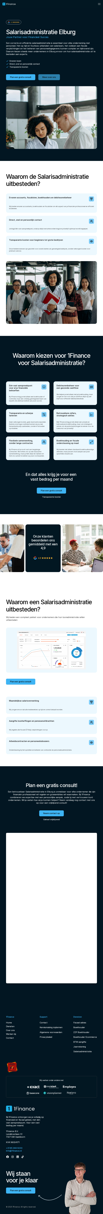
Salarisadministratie (82, 1051)
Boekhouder (79, 1027)
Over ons (10, 1030)
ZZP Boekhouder (81, 1032)
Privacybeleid (46, 1037)
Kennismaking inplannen (51, 1027)
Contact (10, 1038)
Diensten (10, 1026)
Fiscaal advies (79, 1022)
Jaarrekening (79, 1046)
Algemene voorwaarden (51, 1032)
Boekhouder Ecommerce (85, 1037)
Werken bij (11, 1034)
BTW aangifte (79, 1042)
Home (9, 1022)
